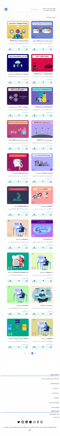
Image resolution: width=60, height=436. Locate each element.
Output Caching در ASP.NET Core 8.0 (44, 55)
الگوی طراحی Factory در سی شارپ (45, 154)
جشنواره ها (56, 398)
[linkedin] (26, 422)
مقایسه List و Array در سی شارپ (21, 154)
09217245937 (52, 414)
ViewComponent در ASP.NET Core (44, 88)
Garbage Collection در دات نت (21, 187)
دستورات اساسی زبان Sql (47, 286)
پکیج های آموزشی (54, 383)
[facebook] (38, 422)
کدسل (32, 427)
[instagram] (41, 422)
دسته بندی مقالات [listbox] (51, 17)
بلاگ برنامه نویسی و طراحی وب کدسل (50, 378)
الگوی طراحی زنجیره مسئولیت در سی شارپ (19, 55)
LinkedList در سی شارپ (47, 187)
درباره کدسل (56, 388)
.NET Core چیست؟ (48, 220)
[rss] (30, 430)
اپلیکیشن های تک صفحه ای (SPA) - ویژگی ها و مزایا (42, 22)
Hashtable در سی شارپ (47, 319)
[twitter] (19, 422)
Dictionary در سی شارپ (23, 286)
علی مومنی (50, 311)
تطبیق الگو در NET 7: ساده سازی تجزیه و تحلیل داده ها (18, 88)
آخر (25, 353)
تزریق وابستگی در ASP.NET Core (45, 121)
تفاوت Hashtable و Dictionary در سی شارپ (18, 253)
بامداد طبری (50, 46)
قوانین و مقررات (55, 407)
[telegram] (30, 422)
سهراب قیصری (25, 46)
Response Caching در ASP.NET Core (20, 22)
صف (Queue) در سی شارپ (46, 253)
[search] (6, 9)
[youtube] (23, 422)
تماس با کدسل (55, 393)
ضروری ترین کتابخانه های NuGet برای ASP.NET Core (18, 121)
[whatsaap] (34, 422)
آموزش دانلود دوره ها (54, 402)
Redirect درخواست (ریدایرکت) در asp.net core (18, 319)
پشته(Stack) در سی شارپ (22, 220)
